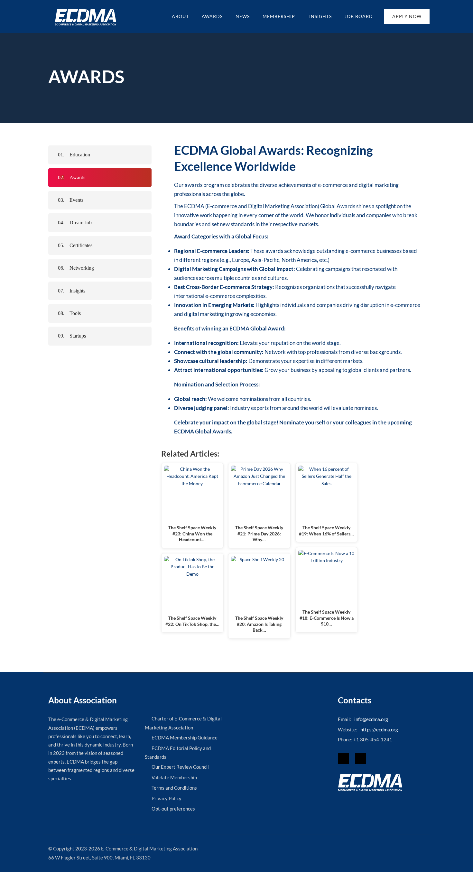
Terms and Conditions (174, 788)
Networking (82, 268)
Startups (78, 336)
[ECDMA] (85, 17)
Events (76, 200)
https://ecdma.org (379, 729)
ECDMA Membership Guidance (185, 737)
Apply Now (407, 16)
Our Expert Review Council (180, 767)
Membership (279, 16)
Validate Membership (174, 777)
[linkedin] (360, 758)
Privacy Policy (166, 798)
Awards (212, 16)
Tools (75, 313)
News (243, 16)
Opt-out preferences (173, 809)
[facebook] (343, 758)
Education (80, 154)
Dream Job (81, 222)
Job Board (359, 16)
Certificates (81, 245)
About (180, 16)
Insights (320, 16)
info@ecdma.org (371, 719)
